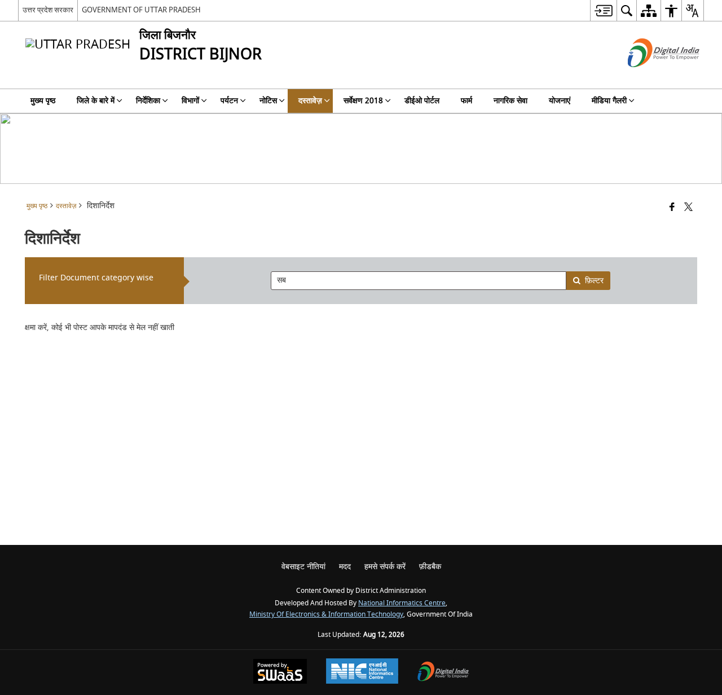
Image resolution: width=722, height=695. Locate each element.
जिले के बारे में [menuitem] (96, 101)
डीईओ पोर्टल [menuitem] (421, 101)
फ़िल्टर (594, 281)
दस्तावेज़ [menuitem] (310, 101)
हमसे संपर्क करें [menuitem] (385, 567)
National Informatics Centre (402, 603)
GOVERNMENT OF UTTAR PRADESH (141, 10)
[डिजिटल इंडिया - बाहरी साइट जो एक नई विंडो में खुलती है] (649, 77)
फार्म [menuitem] (466, 101)
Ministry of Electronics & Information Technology (326, 614)
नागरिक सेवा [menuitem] (510, 101)
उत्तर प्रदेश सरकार (48, 10)
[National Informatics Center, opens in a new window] (362, 672)
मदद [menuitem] (345, 567)
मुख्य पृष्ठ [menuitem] (42, 101)
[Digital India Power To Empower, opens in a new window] (443, 672)
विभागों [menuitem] (190, 101)
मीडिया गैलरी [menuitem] (609, 101)
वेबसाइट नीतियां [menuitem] (303, 567)
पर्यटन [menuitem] (229, 101)
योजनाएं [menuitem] (559, 101)
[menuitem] (603, 10)
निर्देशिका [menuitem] (148, 101)
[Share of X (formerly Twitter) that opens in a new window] (688, 208)
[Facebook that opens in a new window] (672, 208)
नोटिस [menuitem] (268, 101)
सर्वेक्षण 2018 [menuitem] (363, 101)
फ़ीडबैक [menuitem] (430, 567)
